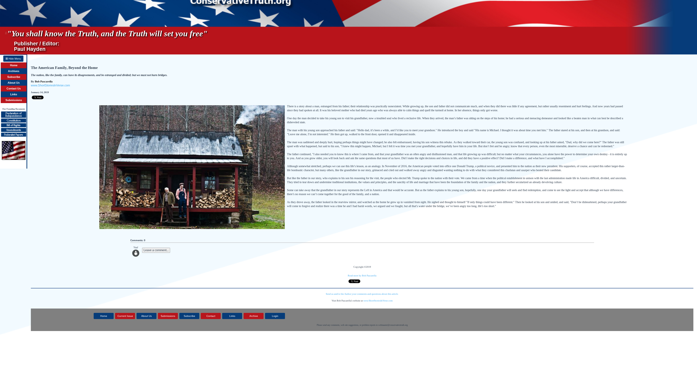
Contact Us (14, 88)
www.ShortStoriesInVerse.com (50, 85)
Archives (13, 71)
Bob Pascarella (44, 81)
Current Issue (125, 316)
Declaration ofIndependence (13, 114)
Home (13, 65)
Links (13, 94)
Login (275, 316)
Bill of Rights (14, 125)
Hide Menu (14, 58)
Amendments (13, 130)
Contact (210, 316)
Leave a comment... (156, 250)
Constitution (14, 120)
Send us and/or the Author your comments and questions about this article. (362, 294)
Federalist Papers (13, 134)
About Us (14, 82)
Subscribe (13, 76)
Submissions (13, 100)
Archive (253, 316)
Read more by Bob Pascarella (362, 275)
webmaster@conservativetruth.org (393, 325)
